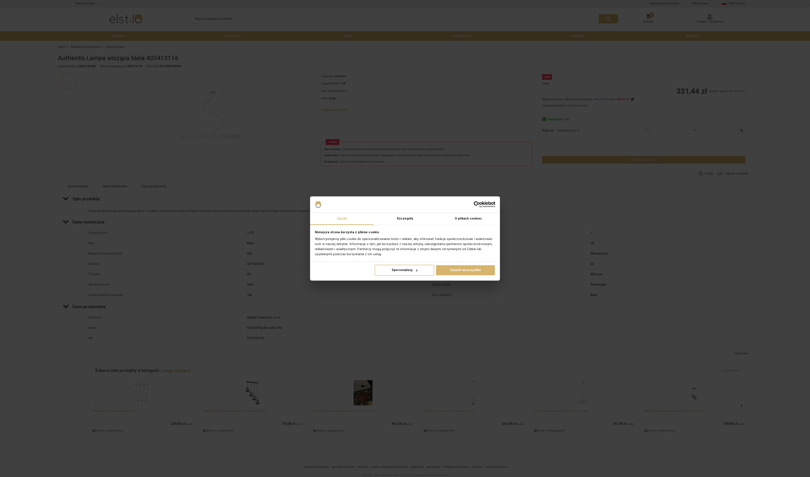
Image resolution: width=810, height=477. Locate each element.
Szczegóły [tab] (405, 218)
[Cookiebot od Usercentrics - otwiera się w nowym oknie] (476, 204)
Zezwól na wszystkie (465, 270)
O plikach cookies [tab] (468, 218)
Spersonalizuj (402, 270)
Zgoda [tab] (342, 218)
